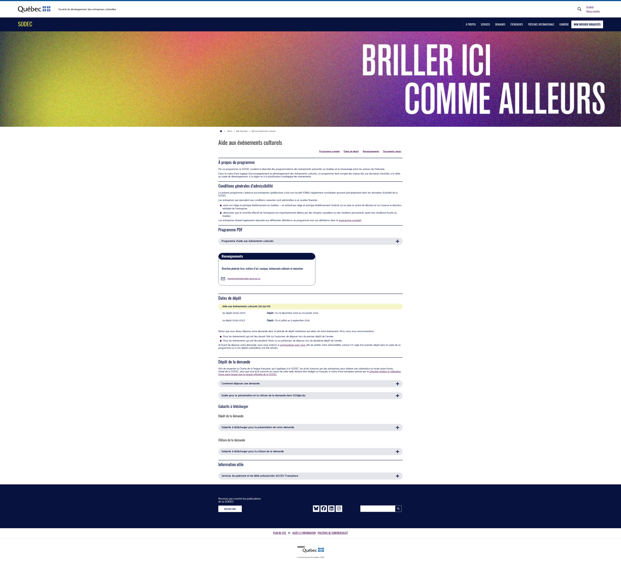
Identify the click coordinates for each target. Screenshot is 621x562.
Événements (516, 24)
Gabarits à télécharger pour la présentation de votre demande (258, 427)
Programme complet (329, 151)
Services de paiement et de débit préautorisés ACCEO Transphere (260, 476)
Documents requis (392, 151)
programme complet (350, 220)
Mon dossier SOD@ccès (587, 24)
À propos (471, 24)
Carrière (564, 24)
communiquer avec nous (292, 345)
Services (485, 24)
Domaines (500, 24)
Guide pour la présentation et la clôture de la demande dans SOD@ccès (263, 395)
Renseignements (371, 151)
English (590, 7)
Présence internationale (541, 24)
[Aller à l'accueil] (221, 131)
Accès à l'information (304, 533)
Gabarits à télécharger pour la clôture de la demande (253, 451)
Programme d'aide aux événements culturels (248, 241)
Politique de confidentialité (333, 533)
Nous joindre (593, 11)
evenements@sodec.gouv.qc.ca (244, 278)
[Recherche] (581, 9)
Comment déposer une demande (241, 383)
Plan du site (280, 533)
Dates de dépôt (351, 151)
